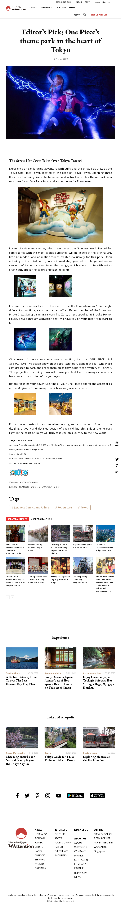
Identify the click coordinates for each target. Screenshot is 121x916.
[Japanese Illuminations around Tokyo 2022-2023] (105, 533)
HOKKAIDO (41, 834)
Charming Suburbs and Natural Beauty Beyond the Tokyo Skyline (21, 760)
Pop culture (65, 507)
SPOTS (58, 838)
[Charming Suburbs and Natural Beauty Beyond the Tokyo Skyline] (60, 533)
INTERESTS (45, 8)
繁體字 (87, 2)
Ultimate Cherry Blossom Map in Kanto (35, 547)
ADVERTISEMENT (103, 842)
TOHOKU (40, 838)
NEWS (77, 876)
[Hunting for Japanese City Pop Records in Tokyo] (60, 565)
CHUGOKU (40, 855)
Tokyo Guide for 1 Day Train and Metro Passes (60, 758)
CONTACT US (81, 859)
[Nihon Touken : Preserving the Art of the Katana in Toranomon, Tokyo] (15, 533)
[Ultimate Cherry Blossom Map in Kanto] (38, 533)
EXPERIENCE (61, 851)
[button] (84, 15)
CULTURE (59, 834)
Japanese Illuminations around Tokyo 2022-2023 (104, 547)
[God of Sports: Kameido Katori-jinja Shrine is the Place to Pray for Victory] (15, 565)
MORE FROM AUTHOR (41, 519)
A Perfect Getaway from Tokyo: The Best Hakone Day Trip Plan (21, 680)
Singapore (106, 2)
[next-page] (12, 597)
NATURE (59, 846)
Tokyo (84, 507)
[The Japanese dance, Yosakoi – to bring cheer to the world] (38, 565)
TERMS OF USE (102, 838)
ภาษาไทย (96, 2)
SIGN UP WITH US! (99, 15)
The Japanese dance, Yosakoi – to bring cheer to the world (37, 579)
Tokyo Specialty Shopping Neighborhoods (80, 579)
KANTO (39, 842)
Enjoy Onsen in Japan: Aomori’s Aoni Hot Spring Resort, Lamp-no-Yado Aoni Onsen (59, 682)
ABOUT (77, 15)
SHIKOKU (40, 859)
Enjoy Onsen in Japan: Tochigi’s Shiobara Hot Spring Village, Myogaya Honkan (98, 682)
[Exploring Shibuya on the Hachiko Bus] (83, 533)
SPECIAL (72, 8)
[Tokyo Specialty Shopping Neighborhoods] (83, 565)
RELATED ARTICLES (17, 519)
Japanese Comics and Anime (31, 507)
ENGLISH (79, 2)
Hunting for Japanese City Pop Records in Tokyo (60, 579)
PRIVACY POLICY (103, 834)
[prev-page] (8, 597)
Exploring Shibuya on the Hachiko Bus (97, 758)
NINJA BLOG (62, 8)
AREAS (32, 8)
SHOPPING (60, 855)
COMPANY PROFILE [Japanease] (80, 868)
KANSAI (39, 851)
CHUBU (39, 846)
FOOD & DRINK (62, 842)
